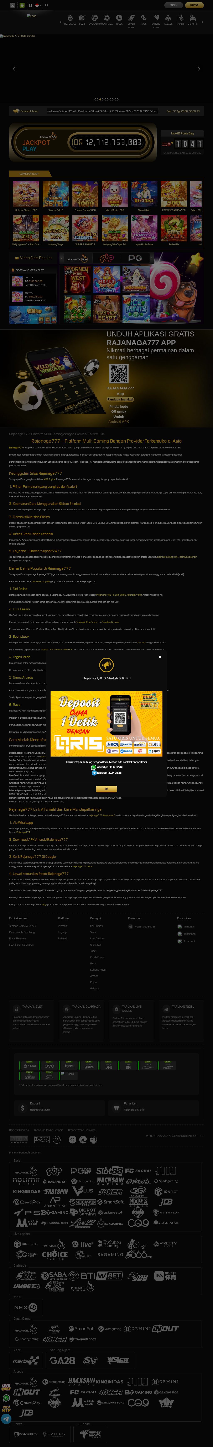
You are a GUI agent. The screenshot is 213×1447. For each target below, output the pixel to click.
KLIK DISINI (116, 767)
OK (106, 789)
